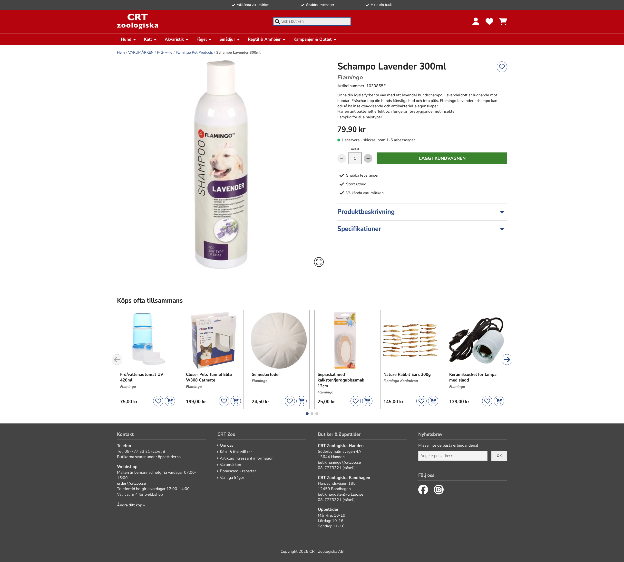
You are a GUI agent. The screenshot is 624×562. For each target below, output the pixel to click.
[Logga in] (476, 21)
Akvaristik (174, 39)
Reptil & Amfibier (264, 39)
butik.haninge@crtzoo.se (339, 462)
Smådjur (227, 39)
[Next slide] (507, 359)
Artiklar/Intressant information (246, 458)
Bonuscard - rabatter (238, 471)
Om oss (226, 445)
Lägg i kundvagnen (442, 158)
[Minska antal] (341, 158)
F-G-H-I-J (164, 52)
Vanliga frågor (232, 477)
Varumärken (230, 464)
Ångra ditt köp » (131, 505)
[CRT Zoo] (137, 21)
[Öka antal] (368, 158)
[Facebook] (423, 489)
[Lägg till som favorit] (502, 66)
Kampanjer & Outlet (312, 39)
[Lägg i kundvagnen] (170, 401)
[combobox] (312, 21)
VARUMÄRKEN (141, 52)
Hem (121, 52)
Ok (499, 455)
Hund (126, 39)
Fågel (201, 39)
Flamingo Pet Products (194, 52)
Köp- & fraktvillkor (236, 451)
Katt (148, 39)
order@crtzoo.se (131, 483)
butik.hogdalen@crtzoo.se (340, 494)
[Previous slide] (117, 359)
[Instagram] (439, 489)
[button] (221, 164)
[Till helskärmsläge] (319, 262)
